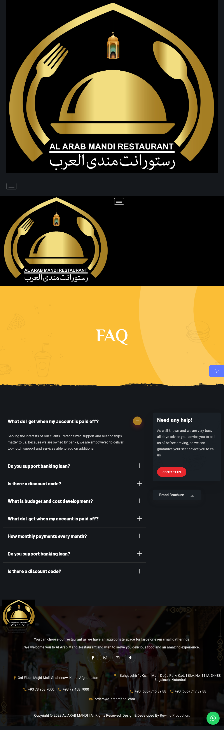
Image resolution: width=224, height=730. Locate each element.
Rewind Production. (175, 715)
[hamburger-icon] (11, 186)
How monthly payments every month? (47, 536)
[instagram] (105, 657)
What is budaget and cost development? (50, 501)
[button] (74, 421)
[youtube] (117, 657)
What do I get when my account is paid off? (53, 421)
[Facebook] (93, 657)
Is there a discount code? (34, 483)
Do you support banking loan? (39, 466)
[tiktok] (130, 657)
